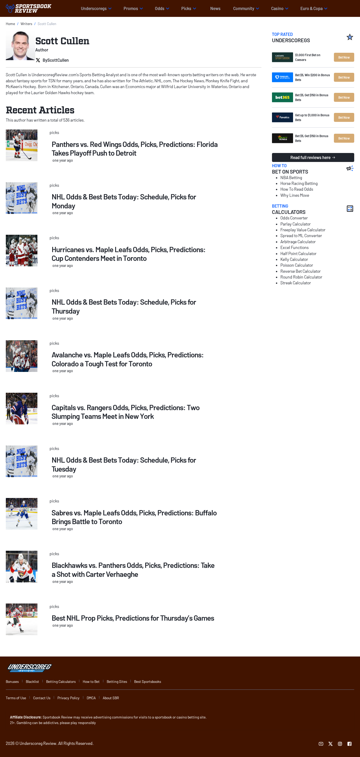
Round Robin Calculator (301, 276)
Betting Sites (117, 681)
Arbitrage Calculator (298, 241)
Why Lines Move (294, 195)
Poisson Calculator (296, 264)
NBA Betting (291, 177)
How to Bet (91, 681)
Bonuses (12, 681)
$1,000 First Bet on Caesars (307, 57)
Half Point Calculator (298, 253)
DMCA (91, 698)
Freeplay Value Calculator (302, 229)
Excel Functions (294, 247)
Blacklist (32, 681)
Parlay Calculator (295, 223)
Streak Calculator (295, 282)
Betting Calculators (61, 681)
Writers (26, 23)
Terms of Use (16, 698)
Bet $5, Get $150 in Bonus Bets (311, 97)
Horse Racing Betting (299, 183)
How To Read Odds (296, 188)
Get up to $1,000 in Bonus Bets (312, 117)
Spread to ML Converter (301, 235)
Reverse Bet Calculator (300, 271)
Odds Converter (294, 217)
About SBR (111, 698)
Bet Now (344, 57)
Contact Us (41, 698)
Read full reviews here (310, 157)
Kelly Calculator (294, 259)
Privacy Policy (68, 698)
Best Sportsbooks (147, 681)
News (215, 8)
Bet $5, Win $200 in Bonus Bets (312, 77)
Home (10, 23)
